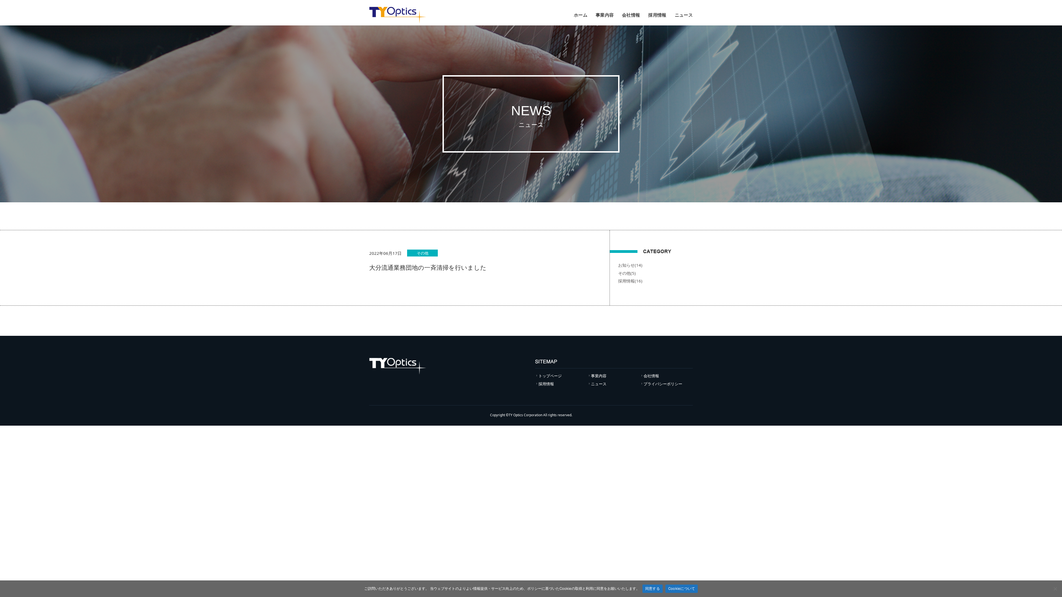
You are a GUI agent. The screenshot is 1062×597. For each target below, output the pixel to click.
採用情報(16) (630, 281)
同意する (652, 588)
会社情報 (631, 15)
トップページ (550, 375)
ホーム (580, 15)
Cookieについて (681, 588)
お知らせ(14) (630, 265)
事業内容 (605, 15)
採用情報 (657, 15)
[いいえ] (1055, 588)
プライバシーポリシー (663, 383)
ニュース (684, 15)
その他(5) (627, 273)
